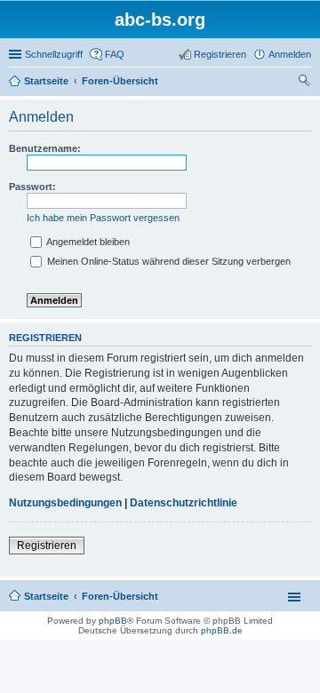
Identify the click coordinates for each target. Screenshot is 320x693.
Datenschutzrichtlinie (183, 503)
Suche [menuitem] (305, 83)
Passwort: (32, 186)
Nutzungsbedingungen (65, 503)
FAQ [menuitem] (114, 54)
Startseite (46, 596)
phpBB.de (222, 630)
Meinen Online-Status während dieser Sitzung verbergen (167, 261)
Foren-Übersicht (120, 596)
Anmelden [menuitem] (289, 54)
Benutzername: (45, 148)
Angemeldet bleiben (87, 241)
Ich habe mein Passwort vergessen (103, 217)
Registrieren (46, 545)
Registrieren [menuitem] (220, 54)
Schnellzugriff (54, 54)
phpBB (113, 620)
